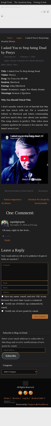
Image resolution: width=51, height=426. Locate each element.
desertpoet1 (9, 56)
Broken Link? (38, 398)
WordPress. (43, 404)
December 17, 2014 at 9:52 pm (23, 225)
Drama (13, 60)
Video (15, 64)
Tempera (31, 404)
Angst (19, 38)
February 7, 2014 (27, 56)
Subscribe (10, 356)
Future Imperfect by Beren (11, 201)
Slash (9, 64)
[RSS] (48, 12)
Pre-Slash (30, 60)
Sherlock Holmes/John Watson (19, 191)
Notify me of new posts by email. (22, 311)
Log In (25, 398)
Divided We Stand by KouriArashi (38, 201)
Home (6, 398)
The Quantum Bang (22, 2)
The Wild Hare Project (10, 7)
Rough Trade (6, 2)
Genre (10, 38)
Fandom (21, 60)
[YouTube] (41, 12)
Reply (7, 240)
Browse (16, 398)
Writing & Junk (39, 2)
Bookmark (43, 191)
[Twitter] (44, 12)
